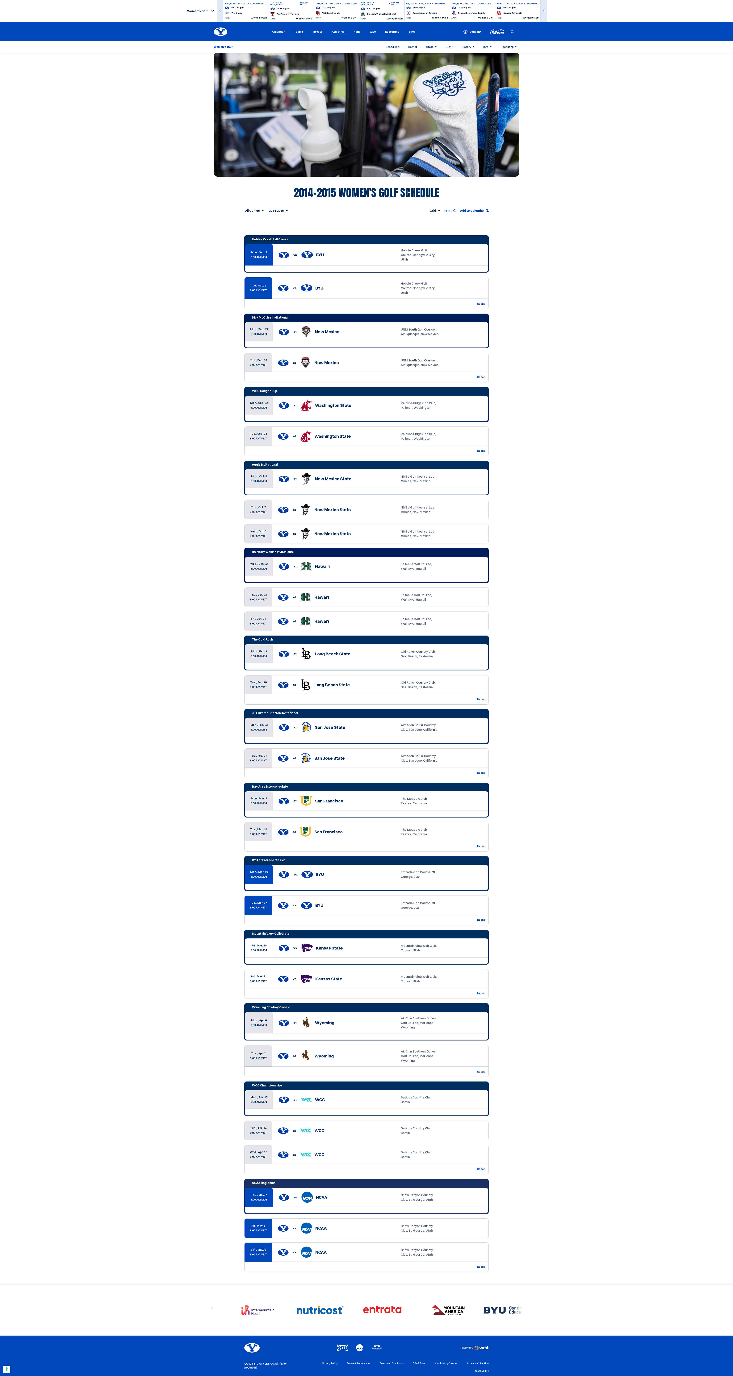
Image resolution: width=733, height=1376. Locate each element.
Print (448, 210)
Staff (449, 47)
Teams (298, 31)
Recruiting (392, 31)
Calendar (278, 31)
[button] (220, 11)
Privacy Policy (329, 1363)
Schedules (392, 47)
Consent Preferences (358, 1363)
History (466, 47)
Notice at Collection (478, 1363)
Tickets (317, 31)
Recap (481, 303)
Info (485, 47)
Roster (412, 47)
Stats (430, 47)
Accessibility (482, 1370)
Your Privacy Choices (446, 1363)
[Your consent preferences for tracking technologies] (6, 1369)
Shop (412, 31)
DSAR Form (419, 1363)
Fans (357, 31)
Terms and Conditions (391, 1363)
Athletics (338, 31)
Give (373, 31)
